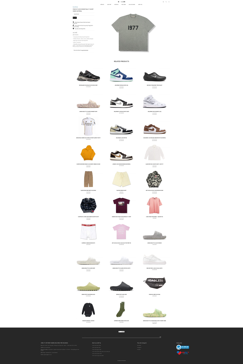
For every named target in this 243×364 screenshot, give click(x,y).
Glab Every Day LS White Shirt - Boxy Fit (154, 164)
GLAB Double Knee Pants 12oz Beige (88, 190)
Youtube (139, 349)
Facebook (139, 345)
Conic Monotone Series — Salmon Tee (154, 216)
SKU (73, 34)
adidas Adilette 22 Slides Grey (88, 268)
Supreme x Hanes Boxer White (88, 242)
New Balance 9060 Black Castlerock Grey (88, 85)
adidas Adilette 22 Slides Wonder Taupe (88, 111)
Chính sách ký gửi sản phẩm (98, 355)
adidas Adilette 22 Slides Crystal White (121, 268)
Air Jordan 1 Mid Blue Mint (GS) (121, 85)
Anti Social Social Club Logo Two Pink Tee (121, 242)
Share (74, 17)
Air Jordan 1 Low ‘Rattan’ (121, 137)
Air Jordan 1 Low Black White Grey (121, 111)
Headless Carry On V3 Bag (154, 294)
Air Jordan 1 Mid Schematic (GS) (154, 111)
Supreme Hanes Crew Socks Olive (121, 320)
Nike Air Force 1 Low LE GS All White (154, 268)
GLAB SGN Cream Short (121, 190)
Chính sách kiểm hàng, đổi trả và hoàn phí (101, 351)
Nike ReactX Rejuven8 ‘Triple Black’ (154, 85)
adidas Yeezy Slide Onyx (121, 294)
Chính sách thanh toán (97, 353)
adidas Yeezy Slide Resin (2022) (88, 294)
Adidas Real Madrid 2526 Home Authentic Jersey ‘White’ (88, 137)
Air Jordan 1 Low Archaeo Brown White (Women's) (154, 137)
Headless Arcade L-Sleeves (88, 320)
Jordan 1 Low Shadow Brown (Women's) (121, 164)
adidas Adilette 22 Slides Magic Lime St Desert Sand (154, 320)
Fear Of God (75, 7)
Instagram (139, 347)
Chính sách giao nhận (96, 349)
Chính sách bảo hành (96, 345)
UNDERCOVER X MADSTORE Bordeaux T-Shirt (121, 216)
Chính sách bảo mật (96, 347)
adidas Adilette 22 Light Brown (155, 242)
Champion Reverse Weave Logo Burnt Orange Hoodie (88, 164)
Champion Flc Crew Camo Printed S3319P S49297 (88, 216)
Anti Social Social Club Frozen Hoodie (154, 190)
